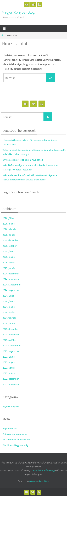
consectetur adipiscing (42, 470)
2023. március (9, 373)
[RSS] (39, 4)
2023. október (10, 340)
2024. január (9, 323)
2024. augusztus (11, 290)
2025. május (9, 256)
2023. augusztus (11, 351)
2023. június (9, 356)
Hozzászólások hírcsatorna (16, 439)
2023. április (9, 367)
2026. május (9, 223)
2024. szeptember (12, 284)
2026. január (9, 234)
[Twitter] (33, 4)
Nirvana (33, 481)
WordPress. (44, 481)
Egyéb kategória (11, 406)
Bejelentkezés (10, 428)
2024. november (11, 279)
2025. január (9, 268)
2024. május (9, 306)
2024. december (11, 273)
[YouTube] (27, 4)
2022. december (11, 378)
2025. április (9, 262)
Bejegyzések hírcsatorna (15, 434)
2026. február (9, 229)
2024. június (9, 301)
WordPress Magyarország (15, 445)
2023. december (11, 329)
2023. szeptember (12, 345)
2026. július (8, 218)
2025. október (10, 245)
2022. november (11, 384)
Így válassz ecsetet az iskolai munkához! (23, 159)
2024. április (9, 312)
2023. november (11, 334)
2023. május (9, 362)
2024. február (9, 317)
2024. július (8, 295)
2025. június (9, 251)
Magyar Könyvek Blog (18, 12)
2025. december (11, 240)
